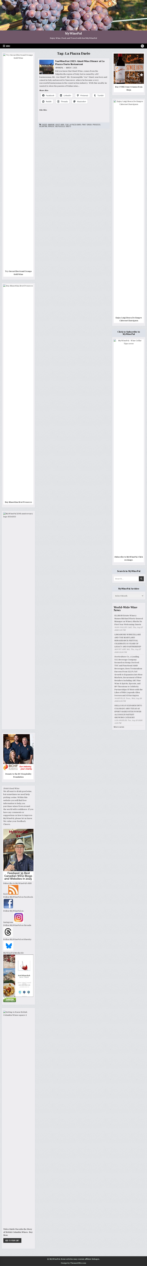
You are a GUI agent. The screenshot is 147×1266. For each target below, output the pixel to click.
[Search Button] (142, 46)
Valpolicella (60, 126)
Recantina (43, 126)
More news (119, 727)
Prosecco (96, 124)
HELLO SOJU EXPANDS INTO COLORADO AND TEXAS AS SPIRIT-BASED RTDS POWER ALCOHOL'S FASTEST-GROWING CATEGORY (128, 711)
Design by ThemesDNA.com (73, 1263)
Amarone (51, 124)
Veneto (68, 126)
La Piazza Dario (75, 124)
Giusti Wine (59, 124)
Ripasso (51, 126)
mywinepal (59, 68)
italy (67, 124)
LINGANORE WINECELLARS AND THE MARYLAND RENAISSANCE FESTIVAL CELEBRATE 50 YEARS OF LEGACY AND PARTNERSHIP (127, 640)
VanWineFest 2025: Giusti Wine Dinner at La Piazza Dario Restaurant (80, 63)
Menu (8, 46)
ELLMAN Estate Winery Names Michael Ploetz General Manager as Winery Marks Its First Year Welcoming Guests (128, 620)
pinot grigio (87, 124)
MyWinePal (73, 33)
